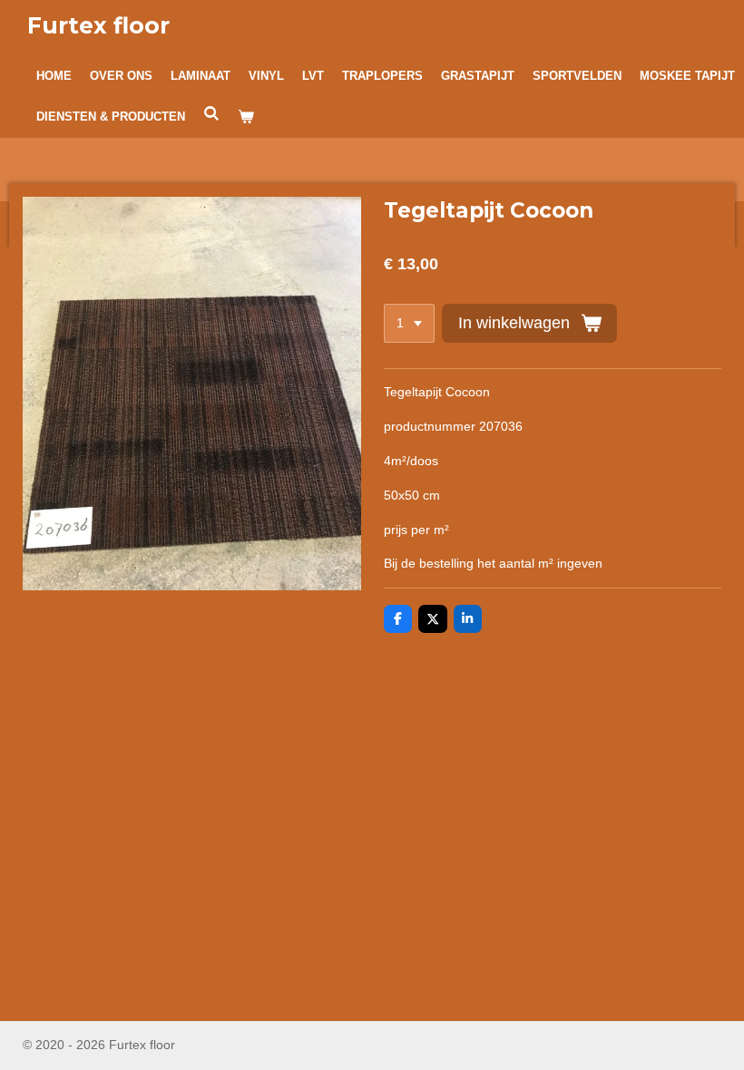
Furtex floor (98, 25)
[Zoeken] (211, 113)
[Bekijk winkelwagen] (246, 117)
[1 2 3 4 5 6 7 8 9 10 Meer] (409, 324)
